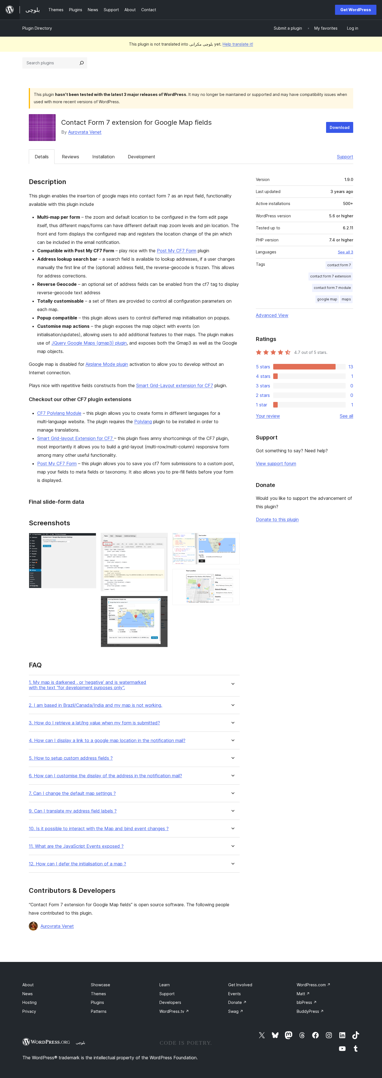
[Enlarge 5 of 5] (232, 576)
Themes (98, 993)
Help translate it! (238, 44)
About (28, 984)
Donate (237, 1002)
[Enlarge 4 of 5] (232, 540)
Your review (268, 416)
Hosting (29, 1002)
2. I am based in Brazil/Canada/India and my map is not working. (95, 705)
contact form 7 (339, 265)
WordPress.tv (174, 1011)
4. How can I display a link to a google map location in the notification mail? (107, 740)
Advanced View (272, 315)
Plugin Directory (37, 28)
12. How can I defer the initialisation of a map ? (77, 864)
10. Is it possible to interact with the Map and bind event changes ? (99, 828)
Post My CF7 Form (176, 250)
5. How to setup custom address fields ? (71, 758)
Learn (164, 984)
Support (345, 156)
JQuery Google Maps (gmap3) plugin (89, 343)
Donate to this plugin (277, 519)
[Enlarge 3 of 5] (160, 603)
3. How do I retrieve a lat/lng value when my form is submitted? (94, 723)
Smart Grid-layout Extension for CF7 (75, 438)
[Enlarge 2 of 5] (160, 540)
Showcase (100, 984)
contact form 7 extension (330, 276)
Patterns (99, 1011)
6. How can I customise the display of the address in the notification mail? (105, 775)
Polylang (143, 421)
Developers (170, 1002)
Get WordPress (355, 9)
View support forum (276, 463)
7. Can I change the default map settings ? (72, 793)
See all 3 (345, 252)
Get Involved (240, 984)
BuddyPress (310, 1011)
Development (141, 156)
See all (346, 416)
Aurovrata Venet (85, 132)
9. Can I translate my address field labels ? (73, 811)
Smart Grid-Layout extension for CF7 (174, 385)
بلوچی (80, 1042)
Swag (235, 1011)
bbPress (307, 1002)
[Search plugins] (81, 63)
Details (42, 156)
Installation (103, 156)
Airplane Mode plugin (107, 364)
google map (327, 299)
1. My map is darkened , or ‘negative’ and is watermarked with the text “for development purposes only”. (87, 685)
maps (346, 299)
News (27, 993)
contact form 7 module (332, 288)
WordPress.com (314, 984)
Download (340, 127)
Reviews (70, 156)
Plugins (97, 1002)
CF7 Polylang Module (59, 413)
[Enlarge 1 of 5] (88, 540)
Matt (303, 993)
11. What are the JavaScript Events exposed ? (76, 846)
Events (234, 993)
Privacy (29, 1011)
